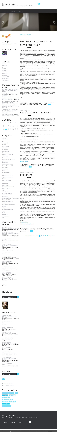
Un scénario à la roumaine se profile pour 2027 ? (9, 317)
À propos (20, 11)
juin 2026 (4, 67)
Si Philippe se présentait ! (13, 240)
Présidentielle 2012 (6, 199)
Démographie (5, 149)
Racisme (4, 203)
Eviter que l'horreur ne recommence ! (10, 234)
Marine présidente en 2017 (8, 186)
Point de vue (5, 196)
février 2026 (4, 73)
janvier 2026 (4, 75)
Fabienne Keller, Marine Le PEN (8, 159)
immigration (5, 401)
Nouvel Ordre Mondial (7, 195)
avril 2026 (4, 70)
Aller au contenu (4, 1)
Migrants (4, 190)
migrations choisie (44, 229)
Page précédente (29, 235)
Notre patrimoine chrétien (13, 228)
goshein (4, 228)
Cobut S (4, 257)
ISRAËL (3, 364)
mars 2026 (4, 71)
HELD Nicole (5, 278)
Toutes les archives (5, 80)
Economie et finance (6, 152)
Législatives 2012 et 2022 (7, 175)
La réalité (9, 273)
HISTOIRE (4, 328)
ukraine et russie (43, 165)
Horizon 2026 (5, 162)
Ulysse (9, 262)
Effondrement (5, 156)
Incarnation (11, 102)
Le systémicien (9, 3)
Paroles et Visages (13, 105)
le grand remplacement (28, 104)
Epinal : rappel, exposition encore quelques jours (9, 93)
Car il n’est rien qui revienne (8, 114)
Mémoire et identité (12, 268)
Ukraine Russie (5, 212)
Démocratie (4, 148)
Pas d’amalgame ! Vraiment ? (35, 112)
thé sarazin (44, 104)
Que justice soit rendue (7, 339)
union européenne (7, 405)
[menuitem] (5, 11)
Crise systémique (5, 146)
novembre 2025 (5, 78)
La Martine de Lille (6, 172)
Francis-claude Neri (24, 222)
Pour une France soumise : (7, 99)
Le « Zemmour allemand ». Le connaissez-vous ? (36, 43)
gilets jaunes (5, 160)
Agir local (4, 138)
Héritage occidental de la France (9, 353)
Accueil (5, 11)
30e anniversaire (5, 106)
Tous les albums (5, 56)
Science (3, 207)
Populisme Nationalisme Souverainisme (10, 198)
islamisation (5, 395)
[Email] (39, 3)
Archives (13, 11)
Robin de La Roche (24, 161)
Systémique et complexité (7, 209)
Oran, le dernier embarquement (9, 333)
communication (5, 143)
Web (3, 217)
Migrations (26, 174)
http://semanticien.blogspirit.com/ (26, 223)
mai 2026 (4, 68)
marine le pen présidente (8, 393)
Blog (3, 141)
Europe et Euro (5, 157)
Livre (3, 182)
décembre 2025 (5, 76)
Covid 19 (4, 144)
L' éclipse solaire (5, 112)
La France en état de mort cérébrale (9, 343)
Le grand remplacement (7, 173)
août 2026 (4, 63)
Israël (3, 170)
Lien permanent (24, 102)
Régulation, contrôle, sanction (8, 204)
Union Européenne (6, 216)
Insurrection (5, 167)
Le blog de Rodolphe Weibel (13, 98)
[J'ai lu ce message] (55, 431)
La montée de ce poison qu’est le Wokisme (9, 359)
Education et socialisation (7, 154)
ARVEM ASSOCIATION (8, 112)
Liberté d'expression (6, 180)
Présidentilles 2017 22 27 (7, 201)
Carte (4, 285)
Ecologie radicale (5, 151)
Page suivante (52, 235)
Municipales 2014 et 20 (7, 193)
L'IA (3, 322)
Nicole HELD (5, 245)
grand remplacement (24, 231)
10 (6, 126)
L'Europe (4, 348)
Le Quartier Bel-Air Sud (11, 110)
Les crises (4, 178)
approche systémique (7, 399)
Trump (3, 211)
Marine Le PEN (5, 185)
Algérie (9, 251)
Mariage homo (5, 183)
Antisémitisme (5, 139)
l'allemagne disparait (37, 104)
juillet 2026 (4, 65)
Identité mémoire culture (7, 164)
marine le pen (6, 403)
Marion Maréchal (6, 188)
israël (16, 393)
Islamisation (4, 169)
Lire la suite (8, 44)
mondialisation (5, 191)
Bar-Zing (17, 99)
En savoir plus (50, 431)
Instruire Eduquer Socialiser (8, 165)
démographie (12, 401)
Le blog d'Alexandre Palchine (9, 91)
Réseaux (4, 206)
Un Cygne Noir (5, 214)
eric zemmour (12, 395)
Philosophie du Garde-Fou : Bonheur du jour (10, 115)
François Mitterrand (11, 257)
